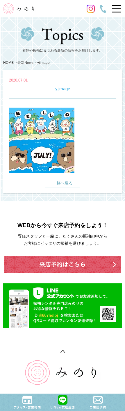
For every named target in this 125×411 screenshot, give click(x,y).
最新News (25, 63)
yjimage (43, 63)
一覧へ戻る (62, 183)
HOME (8, 63)
